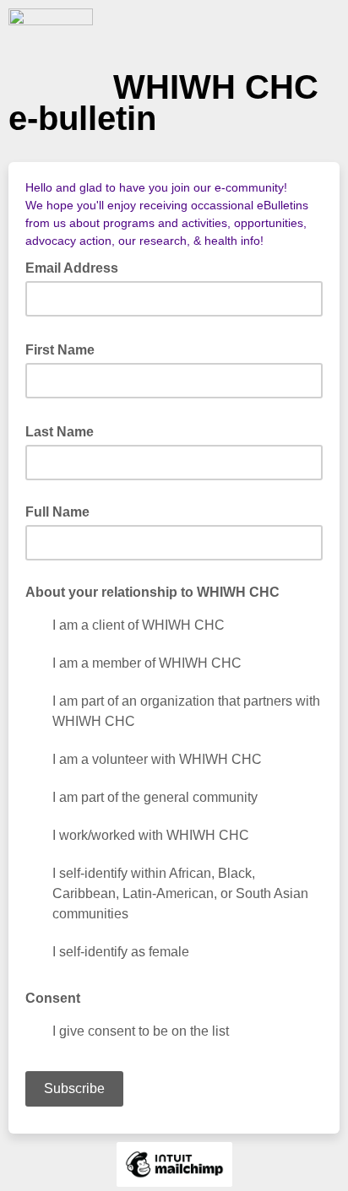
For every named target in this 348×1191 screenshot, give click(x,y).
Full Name (57, 512)
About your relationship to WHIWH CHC (152, 592)
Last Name (64, 430)
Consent (52, 998)
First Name (65, 348)
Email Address (76, 266)
